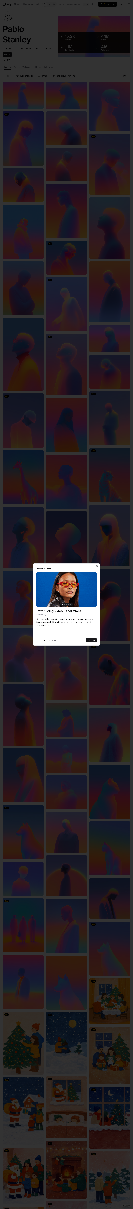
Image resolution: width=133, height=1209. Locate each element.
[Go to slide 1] (62, 604)
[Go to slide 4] (68, 604)
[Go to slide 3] (66, 604)
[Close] (97, 566)
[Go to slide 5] (70, 604)
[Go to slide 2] (64, 604)
